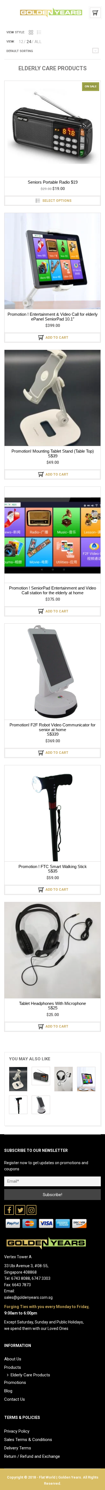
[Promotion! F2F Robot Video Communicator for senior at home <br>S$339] (41, 1104)
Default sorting (19, 51)
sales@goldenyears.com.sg (28, 1297)
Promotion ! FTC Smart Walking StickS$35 (52, 869)
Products (12, 1367)
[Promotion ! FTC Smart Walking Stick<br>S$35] (18, 1104)
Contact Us (14, 1399)
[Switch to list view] (39, 33)
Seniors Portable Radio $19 (53, 182)
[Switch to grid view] (31, 33)
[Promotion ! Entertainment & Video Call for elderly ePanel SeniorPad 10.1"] (86, 1078)
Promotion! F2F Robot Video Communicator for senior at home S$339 (52, 729)
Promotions (15, 1382)
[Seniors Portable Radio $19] (41, 1075)
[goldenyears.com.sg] (51, 12)
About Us (12, 1359)
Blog (8, 1390)
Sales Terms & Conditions (28, 1439)
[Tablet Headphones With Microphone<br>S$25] (64, 1078)
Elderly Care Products (30, 1374)
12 (21, 41)
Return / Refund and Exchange (32, 1456)
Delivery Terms (17, 1448)
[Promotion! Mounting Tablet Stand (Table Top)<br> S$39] (18, 1078)
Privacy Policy (16, 1431)
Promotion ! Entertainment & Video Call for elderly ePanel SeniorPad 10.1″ (53, 316)
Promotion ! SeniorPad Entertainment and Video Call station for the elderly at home (52, 590)
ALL (38, 41)
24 (29, 41)
